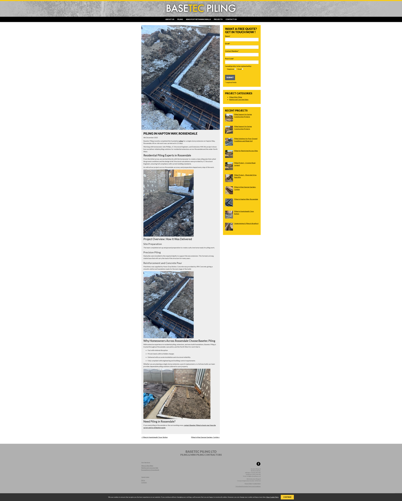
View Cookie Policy (272, 497)
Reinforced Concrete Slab (149, 468)
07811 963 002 (256, 474)
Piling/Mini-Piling (235, 97)
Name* (227, 36)
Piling (180, 19)
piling (181, 141)
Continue (287, 497)
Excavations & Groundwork (150, 470)
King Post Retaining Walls (198, 19)
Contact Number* (232, 51)
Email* (227, 43)
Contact (144, 482)
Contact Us (231, 19)
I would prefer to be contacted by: (238, 66)
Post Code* (229, 59)
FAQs (143, 480)
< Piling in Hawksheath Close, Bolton (154, 437)
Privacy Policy (248, 483)
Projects (218, 19)
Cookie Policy (257, 483)
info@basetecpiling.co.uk (254, 476)
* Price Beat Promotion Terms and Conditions (248, 486)
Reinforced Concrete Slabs (238, 99)
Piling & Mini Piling (147, 466)
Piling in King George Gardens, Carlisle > (205, 437)
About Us (169, 19)
